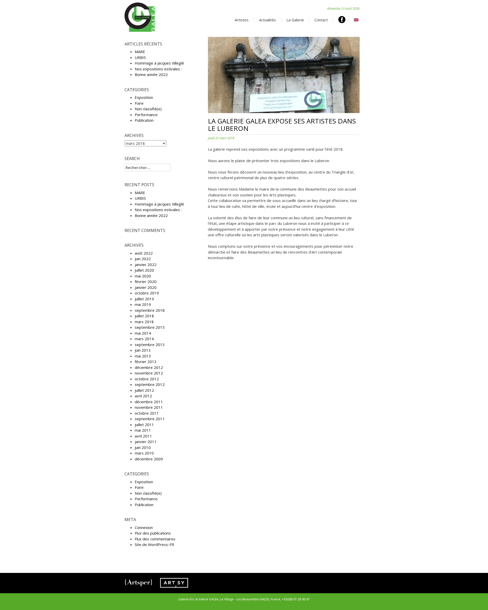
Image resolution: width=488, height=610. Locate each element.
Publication (144, 120)
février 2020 (146, 281)
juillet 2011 (144, 424)
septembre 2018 (150, 310)
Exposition (144, 97)
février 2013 (146, 361)
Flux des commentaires (155, 538)
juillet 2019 (144, 298)
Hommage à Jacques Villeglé (159, 63)
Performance (146, 114)
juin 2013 (143, 350)
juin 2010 (143, 447)
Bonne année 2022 (151, 74)
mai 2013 (143, 355)
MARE (140, 51)
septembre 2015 (150, 327)
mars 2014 (144, 338)
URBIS (140, 57)
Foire (139, 103)
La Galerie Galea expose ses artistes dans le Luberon (282, 124)
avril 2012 (143, 395)
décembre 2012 (149, 367)
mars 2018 (144, 321)
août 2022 (144, 253)
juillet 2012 (144, 390)
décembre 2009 (149, 458)
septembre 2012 (150, 384)
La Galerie (295, 19)
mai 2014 (143, 333)
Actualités (267, 19)
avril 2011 (143, 436)
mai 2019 (143, 304)
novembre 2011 (149, 407)
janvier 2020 (146, 287)
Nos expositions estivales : (158, 68)
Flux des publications (153, 533)
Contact (321, 19)
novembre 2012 (149, 373)
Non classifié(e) (148, 108)
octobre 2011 (147, 413)
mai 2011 (143, 430)
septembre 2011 (150, 418)
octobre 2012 (147, 378)
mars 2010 (144, 453)
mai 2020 (143, 275)
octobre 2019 (147, 292)
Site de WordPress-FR (154, 544)
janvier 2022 (146, 264)
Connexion (144, 527)
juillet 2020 (144, 270)
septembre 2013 (150, 344)
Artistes (242, 19)
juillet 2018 (144, 315)
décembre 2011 (149, 401)
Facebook (343, 19)
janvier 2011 (146, 441)
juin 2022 (143, 258)
